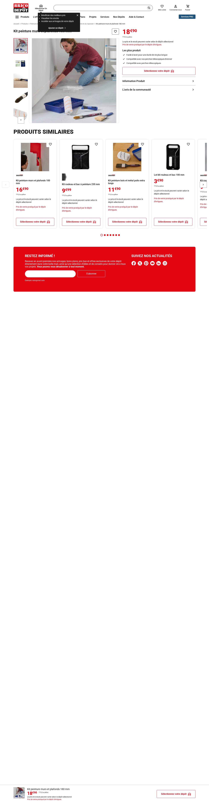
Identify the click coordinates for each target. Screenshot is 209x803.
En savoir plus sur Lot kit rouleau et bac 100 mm (173, 183)
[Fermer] (77, 16)
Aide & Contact (136, 17)
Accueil (16, 24)
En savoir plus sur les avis (158, 89)
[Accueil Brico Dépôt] (21, 7)
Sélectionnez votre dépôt (156, 71)
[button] (102, 235)
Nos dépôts (119, 17)
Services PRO (187, 17)
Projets (92, 17)
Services (104, 17)
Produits (24, 24)
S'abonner (91, 273)
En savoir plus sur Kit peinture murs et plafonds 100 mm (35, 183)
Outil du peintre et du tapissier (82, 24)
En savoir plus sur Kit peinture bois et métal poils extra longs (127, 183)
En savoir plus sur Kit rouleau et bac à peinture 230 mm (81, 183)
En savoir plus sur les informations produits (158, 81)
